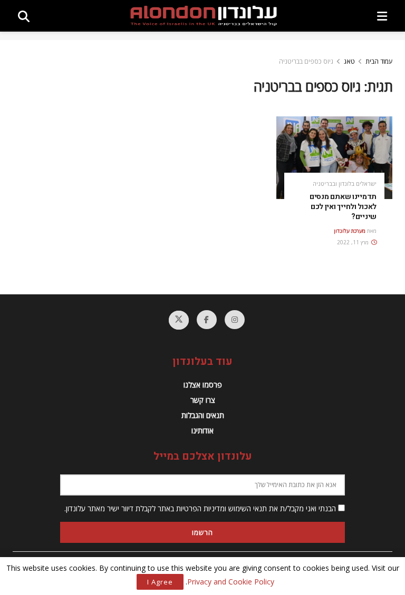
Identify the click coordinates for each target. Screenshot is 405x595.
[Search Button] (24, 16)
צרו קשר (202, 400)
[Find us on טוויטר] (179, 320)
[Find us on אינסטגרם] (235, 319)
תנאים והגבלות (202, 415)
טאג (349, 61)
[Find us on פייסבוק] (207, 319)
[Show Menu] (382, 16)
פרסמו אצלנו (203, 385)
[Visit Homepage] (203, 15)
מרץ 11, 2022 (353, 242)
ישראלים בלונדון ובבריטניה (345, 183)
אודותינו (202, 430)
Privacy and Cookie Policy (230, 582)
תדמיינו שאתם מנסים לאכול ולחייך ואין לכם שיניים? (343, 206)
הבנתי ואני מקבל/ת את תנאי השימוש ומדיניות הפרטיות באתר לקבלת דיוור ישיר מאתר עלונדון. (201, 508)
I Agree (160, 582)
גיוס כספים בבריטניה (306, 61)
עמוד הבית (378, 61)
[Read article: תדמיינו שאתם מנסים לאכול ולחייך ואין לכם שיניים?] (334, 157)
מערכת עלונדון (349, 230)
